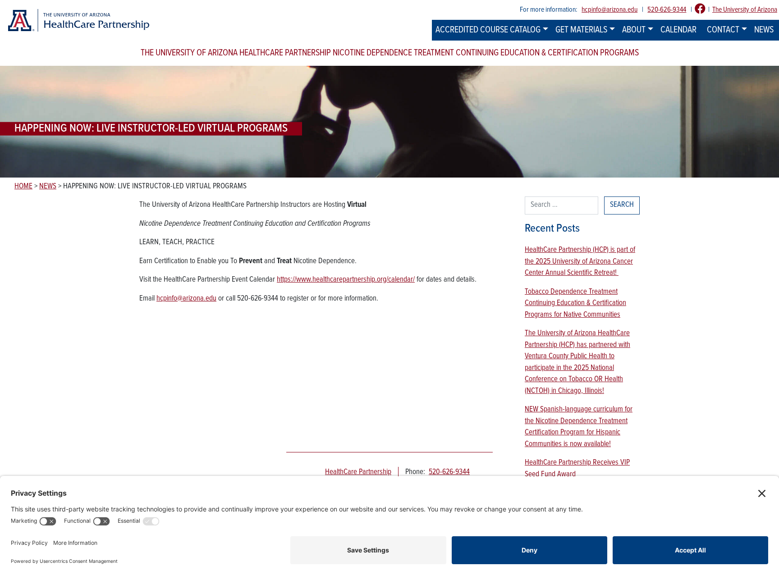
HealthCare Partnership (358, 472)
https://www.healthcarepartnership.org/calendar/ (346, 280)
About (634, 30)
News (764, 30)
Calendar (678, 30)
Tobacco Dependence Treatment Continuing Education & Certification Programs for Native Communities (575, 303)
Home (23, 187)
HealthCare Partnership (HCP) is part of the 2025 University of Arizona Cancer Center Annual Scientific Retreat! (580, 261)
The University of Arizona (744, 9)
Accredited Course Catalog (488, 30)
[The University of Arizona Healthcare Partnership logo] (78, 20)
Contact (723, 30)
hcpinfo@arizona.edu (609, 9)
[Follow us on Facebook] (700, 10)
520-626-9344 (666, 9)
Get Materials (581, 30)
